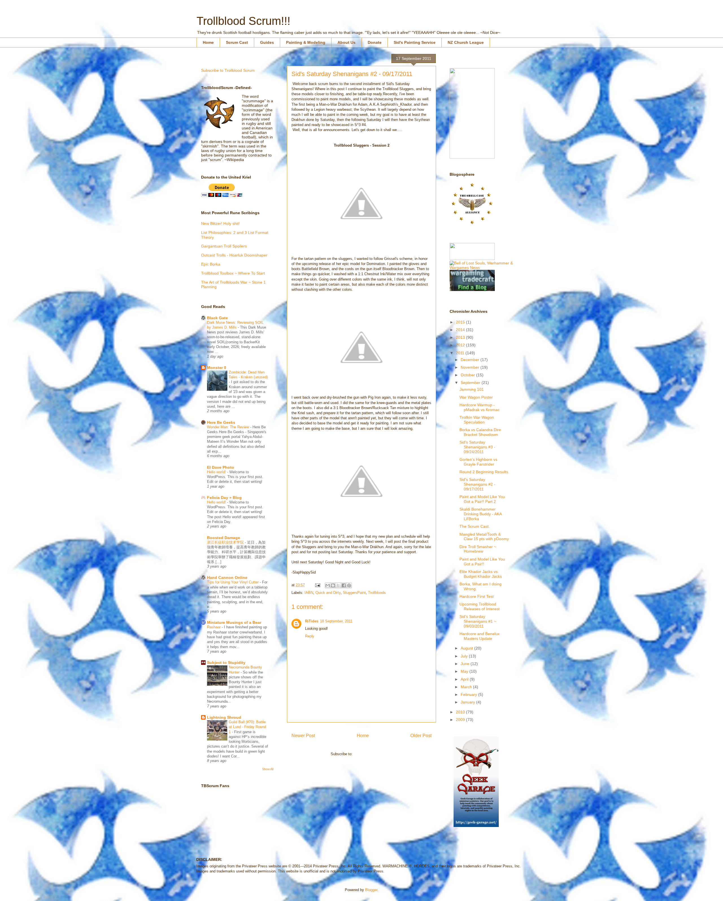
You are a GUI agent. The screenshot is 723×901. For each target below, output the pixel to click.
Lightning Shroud (224, 717)
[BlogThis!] (333, 585)
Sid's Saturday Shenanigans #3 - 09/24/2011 (477, 447)
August (467, 648)
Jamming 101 (472, 389)
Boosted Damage (223, 537)
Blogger (371, 890)
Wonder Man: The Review (228, 427)
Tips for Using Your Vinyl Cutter (233, 582)
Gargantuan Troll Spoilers (224, 246)
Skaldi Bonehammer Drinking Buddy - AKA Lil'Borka (481, 514)
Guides (267, 42)
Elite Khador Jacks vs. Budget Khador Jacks (481, 574)
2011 (460, 353)
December (470, 359)
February (469, 694)
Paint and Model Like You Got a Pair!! (482, 561)
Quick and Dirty (328, 592)
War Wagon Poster (476, 397)
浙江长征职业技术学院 (226, 542)
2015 (461, 322)
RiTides (311, 621)
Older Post (421, 735)
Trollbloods (377, 592)
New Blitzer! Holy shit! (220, 223)
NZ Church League (466, 42)
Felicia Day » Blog (224, 497)
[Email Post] (317, 585)
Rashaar (214, 627)
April (465, 679)
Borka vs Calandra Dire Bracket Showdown (480, 432)
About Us (346, 42)
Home (208, 42)
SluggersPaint (354, 592)
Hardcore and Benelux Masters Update (480, 636)
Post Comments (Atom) (373, 754)
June (466, 663)
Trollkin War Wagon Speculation (477, 419)
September (471, 382)
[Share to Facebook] (344, 585)
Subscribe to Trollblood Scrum (228, 70)
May (465, 671)
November (470, 367)
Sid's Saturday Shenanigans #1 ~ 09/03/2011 (478, 621)
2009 (461, 719)
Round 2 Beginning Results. (484, 472)
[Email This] (327, 585)
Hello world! (217, 472)
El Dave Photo (220, 467)
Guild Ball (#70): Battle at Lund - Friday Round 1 (247, 727)
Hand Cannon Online (227, 577)
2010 (461, 712)
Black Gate (217, 318)
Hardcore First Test (477, 596)
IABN (308, 592)
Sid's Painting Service (414, 42)
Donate (375, 42)
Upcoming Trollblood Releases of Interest (480, 606)
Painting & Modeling (305, 42)
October (468, 375)
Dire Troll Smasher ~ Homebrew (478, 549)
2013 (461, 337)
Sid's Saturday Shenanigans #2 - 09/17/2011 (477, 484)
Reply (309, 636)
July (465, 656)
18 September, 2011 (336, 621)
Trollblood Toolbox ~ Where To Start (233, 273)
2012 (461, 345)
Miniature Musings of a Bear (234, 622)
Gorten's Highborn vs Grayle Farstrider (478, 461)
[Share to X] (338, 585)
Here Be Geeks (221, 422)
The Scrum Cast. (475, 526)
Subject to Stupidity (226, 662)
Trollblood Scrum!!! (243, 21)
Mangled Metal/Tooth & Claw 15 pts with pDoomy (484, 536)
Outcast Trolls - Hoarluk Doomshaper (234, 255)
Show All (267, 769)
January (468, 702)
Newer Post (303, 735)
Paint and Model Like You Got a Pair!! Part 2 (482, 499)
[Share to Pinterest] (349, 585)
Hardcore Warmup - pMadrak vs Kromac (480, 407)
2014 (461, 329)
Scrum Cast (237, 42)
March (467, 687)
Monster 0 (216, 367)
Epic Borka (210, 264)
